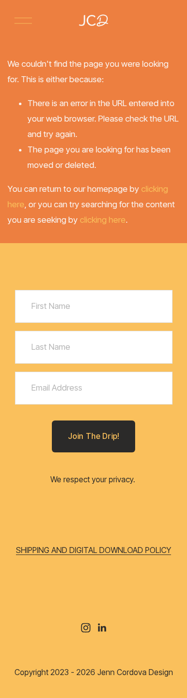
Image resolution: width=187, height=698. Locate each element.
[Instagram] (86, 628)
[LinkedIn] (102, 628)
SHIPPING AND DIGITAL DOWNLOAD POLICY (93, 550)
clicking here (103, 220)
